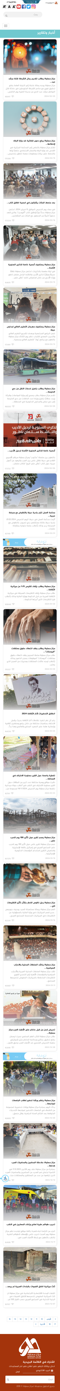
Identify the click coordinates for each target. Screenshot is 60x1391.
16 (9, 1319)
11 (36, 1319)
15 (15, 1319)
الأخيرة (42, 1324)
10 (42, 1319)
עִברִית (9, 2)
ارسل (18, 1371)
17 (55, 1324)
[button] (4, 1178)
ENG (14, 2)
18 (49, 1324)
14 (20, 1319)
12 (31, 1319)
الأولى (49, 1319)
